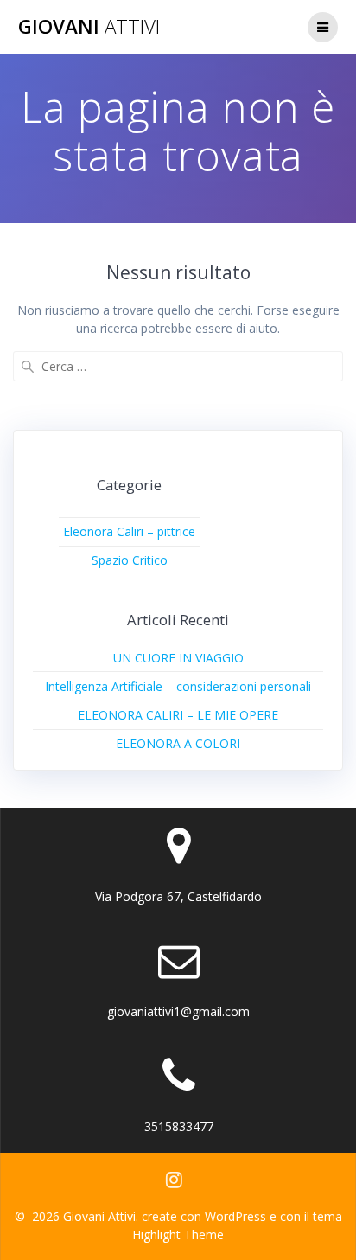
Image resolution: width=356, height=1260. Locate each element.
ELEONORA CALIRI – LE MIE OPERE (178, 715)
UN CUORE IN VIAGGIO (178, 657)
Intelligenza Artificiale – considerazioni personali (178, 686)
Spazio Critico (130, 560)
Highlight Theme (178, 1234)
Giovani (89, 26)
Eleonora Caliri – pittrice (129, 531)
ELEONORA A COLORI (178, 743)
